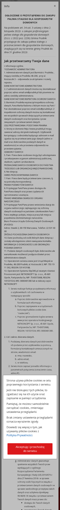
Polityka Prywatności (19, 435)
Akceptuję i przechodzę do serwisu (30, 449)
